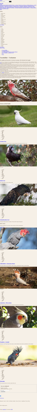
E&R (12, 409)
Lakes (2, 37)
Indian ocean (3, 13)
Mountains (2, 39)
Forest (2, 33)
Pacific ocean (3, 15)
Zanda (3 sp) (2, 180)
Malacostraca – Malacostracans (5, 6)
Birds (4, 5)
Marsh (2, 38)
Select (3, 24)
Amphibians (7, 5)
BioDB (1, 0)
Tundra (2, 45)
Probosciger (2, 381)
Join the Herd (3, 391)
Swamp (2, 40)
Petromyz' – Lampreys (15, 5)
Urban (2, 28)
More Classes (6, 8)
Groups (1, 4)
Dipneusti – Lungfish (33, 5)
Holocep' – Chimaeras (30, 7)
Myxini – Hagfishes (27, 5)
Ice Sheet (2, 35)
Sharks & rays (21, 5)
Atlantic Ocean (3, 19)
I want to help (2, 227)
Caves (2, 46)
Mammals (1, 5)
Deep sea (2, 36)
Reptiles (10, 5)
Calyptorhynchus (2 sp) (4, 219)
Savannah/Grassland (4, 44)
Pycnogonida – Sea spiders (14, 7)
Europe (2, 20)
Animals (20, 7)
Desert (2, 30)
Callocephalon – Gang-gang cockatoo (7, 263)
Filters (1, 9)
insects (3, 72)
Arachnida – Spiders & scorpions (25, 6)
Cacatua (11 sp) (3, 141)
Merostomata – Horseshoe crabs (15, 6)
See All (1, 24)
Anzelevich (4, 409)
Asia (2, 18)
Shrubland (2, 42)
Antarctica (2, 16)
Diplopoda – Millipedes (6, 7)
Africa (2, 14)
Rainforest (2, 41)
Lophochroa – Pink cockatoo (6, 302)
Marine (2, 31)
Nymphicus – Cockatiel (4, 342)
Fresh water (3, 34)
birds (0, 62)
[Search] (10, 1)
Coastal (2, 29)
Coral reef (2, 32)
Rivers (2, 43)
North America (3, 21)
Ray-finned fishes (24, 7)
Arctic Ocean (3, 17)
